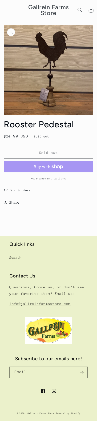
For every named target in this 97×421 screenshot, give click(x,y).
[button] (6, 10)
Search (15, 257)
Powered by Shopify (68, 413)
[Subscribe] (82, 372)
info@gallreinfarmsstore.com (40, 304)
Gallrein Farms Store (41, 413)
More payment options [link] (48, 178)
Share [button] (14, 202)
